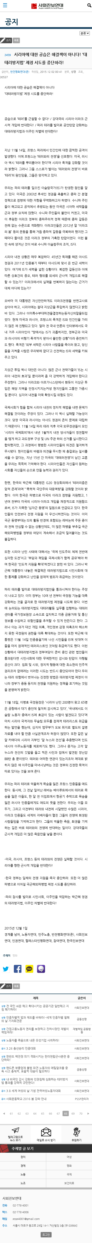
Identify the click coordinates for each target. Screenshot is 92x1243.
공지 (11, 22)
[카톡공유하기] (29, 969)
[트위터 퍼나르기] (6, 969)
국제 (69, 1174)
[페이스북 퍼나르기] (17, 969)
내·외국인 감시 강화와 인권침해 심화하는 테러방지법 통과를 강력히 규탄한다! (34, 1081)
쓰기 (8, 40)
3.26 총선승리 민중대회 (18, 1048)
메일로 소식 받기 (46, 1140)
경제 (23, 1165)
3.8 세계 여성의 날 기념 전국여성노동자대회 (31, 1090)
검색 (89, 5)
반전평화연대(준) (19, 71)
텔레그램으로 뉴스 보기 (15, 1138)
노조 (23, 1183)
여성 (69, 1157)
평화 (69, 1165)
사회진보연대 (47, 6)
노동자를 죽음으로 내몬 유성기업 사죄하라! (30, 1040)
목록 (16, 40)
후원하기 (77, 1140)
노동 (23, 1174)
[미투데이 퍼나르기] (41, 969)
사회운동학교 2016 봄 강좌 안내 (23, 1098)
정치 (23, 1157)
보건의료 (69, 1183)
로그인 (46, 1234)
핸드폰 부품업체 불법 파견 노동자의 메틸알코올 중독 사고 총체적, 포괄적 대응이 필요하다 (34, 1069)
